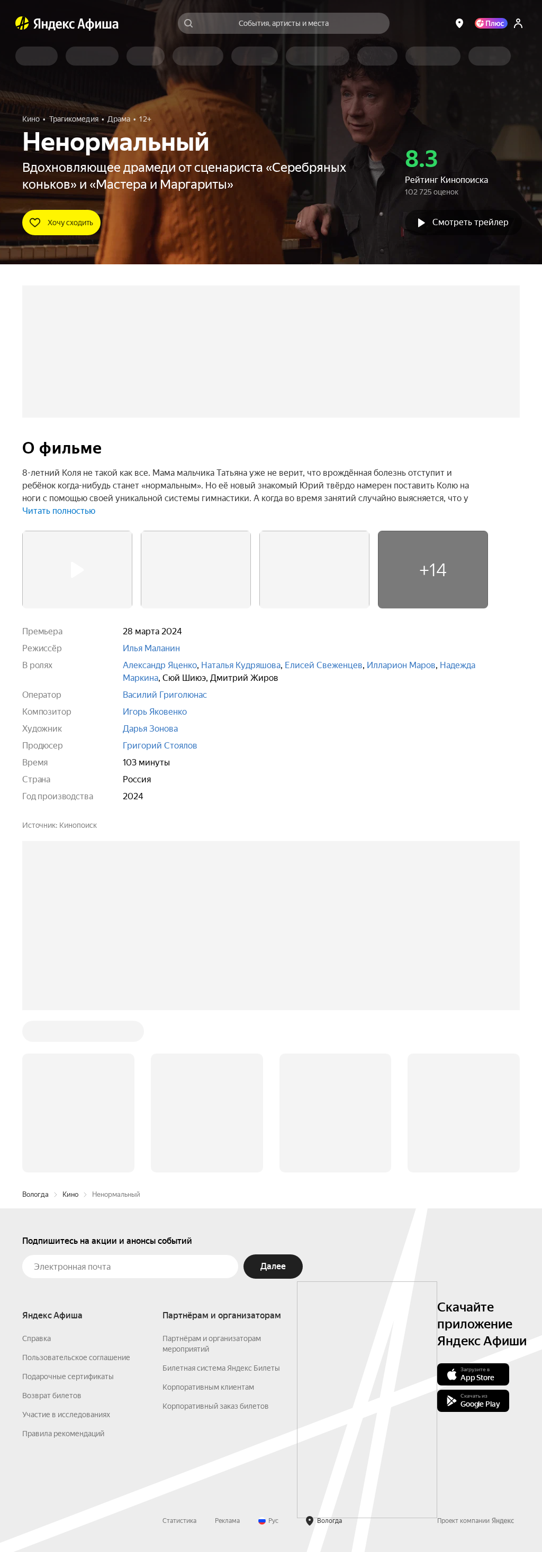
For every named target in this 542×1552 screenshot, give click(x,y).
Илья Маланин (151, 648)
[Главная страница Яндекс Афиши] (22, 23)
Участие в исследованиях (66, 1254)
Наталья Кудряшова (241, 665)
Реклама (227, 1360)
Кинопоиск (78, 825)
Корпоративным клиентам (208, 1227)
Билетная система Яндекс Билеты (221, 1208)
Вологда (35, 1034)
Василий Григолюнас (165, 695)
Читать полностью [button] (58, 511)
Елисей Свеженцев (324, 665)
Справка (36, 1178)
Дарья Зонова (150, 729)
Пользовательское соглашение (76, 1197)
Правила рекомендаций (63, 1273)
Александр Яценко (160, 665)
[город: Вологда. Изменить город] (459, 23)
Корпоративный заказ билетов (215, 1246)
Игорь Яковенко (155, 712)
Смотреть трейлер (470, 222)
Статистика (179, 1360)
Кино (70, 1034)
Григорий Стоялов (160, 746)
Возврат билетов (52, 1235)
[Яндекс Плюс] (491, 23)
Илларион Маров (401, 665)
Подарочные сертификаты (68, 1216)
